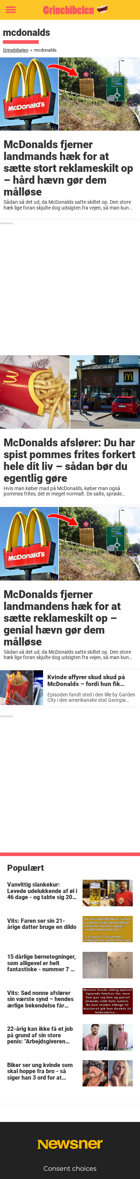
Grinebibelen (15, 50)
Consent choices (70, 1169)
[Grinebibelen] (70, 10)
